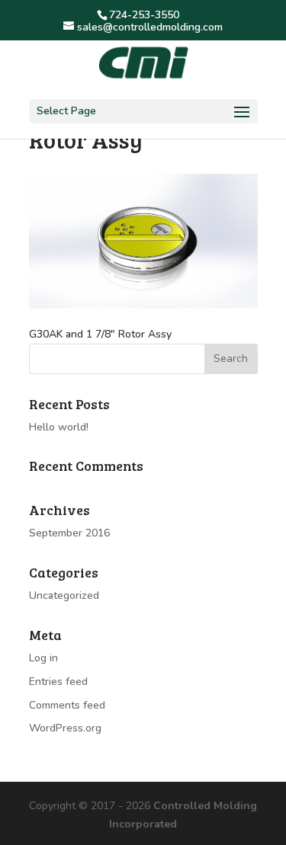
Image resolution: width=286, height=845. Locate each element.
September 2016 (69, 533)
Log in (43, 658)
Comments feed (67, 705)
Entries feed (58, 681)
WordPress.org (65, 728)
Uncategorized (64, 595)
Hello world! (58, 427)
